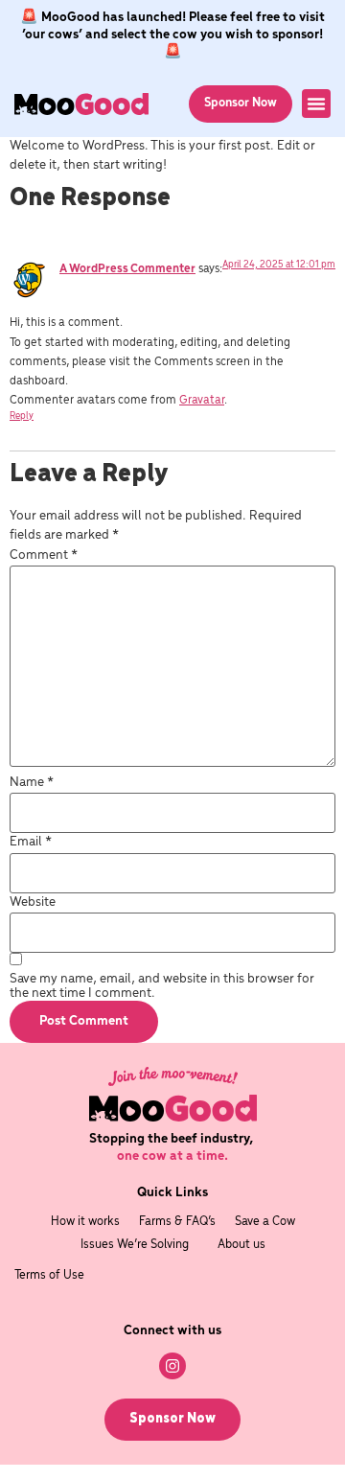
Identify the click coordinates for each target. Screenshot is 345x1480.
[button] (316, 103)
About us (241, 1244)
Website (33, 902)
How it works (85, 1221)
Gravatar (201, 400)
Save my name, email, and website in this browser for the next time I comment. (162, 986)
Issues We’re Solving (134, 1244)
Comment (44, 555)
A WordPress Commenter (127, 269)
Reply (22, 416)
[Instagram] (172, 1366)
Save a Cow (265, 1221)
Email (31, 842)
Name (32, 782)
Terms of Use (49, 1275)
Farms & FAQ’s (177, 1221)
